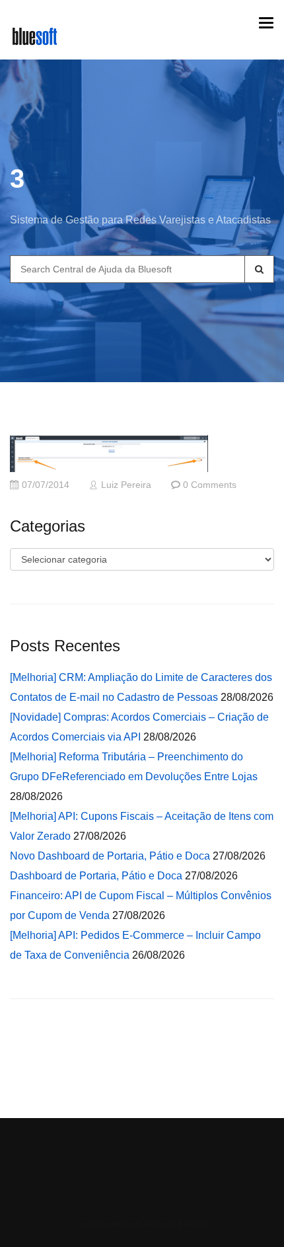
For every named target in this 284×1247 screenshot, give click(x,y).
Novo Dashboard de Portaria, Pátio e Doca (110, 856)
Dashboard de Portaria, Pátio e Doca (96, 875)
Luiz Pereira (126, 485)
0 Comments (209, 485)
